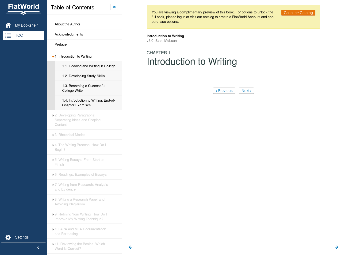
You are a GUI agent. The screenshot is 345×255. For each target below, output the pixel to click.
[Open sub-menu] (53, 56)
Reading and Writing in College (88, 66)
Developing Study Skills (83, 75)
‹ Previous (224, 91)
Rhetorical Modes (70, 134)
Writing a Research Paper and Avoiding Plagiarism (79, 201)
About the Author (67, 24)
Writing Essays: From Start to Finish (79, 162)
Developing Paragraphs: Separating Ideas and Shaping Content (77, 120)
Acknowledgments (69, 34)
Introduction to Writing (73, 56)
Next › (246, 91)
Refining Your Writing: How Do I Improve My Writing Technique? (81, 216)
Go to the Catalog (298, 13)
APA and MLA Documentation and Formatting (80, 231)
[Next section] (336, 247)
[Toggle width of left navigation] (38, 248)
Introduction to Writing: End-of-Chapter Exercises (88, 102)
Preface (61, 44)
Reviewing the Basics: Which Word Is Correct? (80, 246)
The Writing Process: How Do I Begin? (80, 147)
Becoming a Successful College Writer (83, 88)
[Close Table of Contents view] (114, 7)
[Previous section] (130, 247)
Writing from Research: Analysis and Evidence (81, 186)
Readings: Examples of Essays (81, 174)
